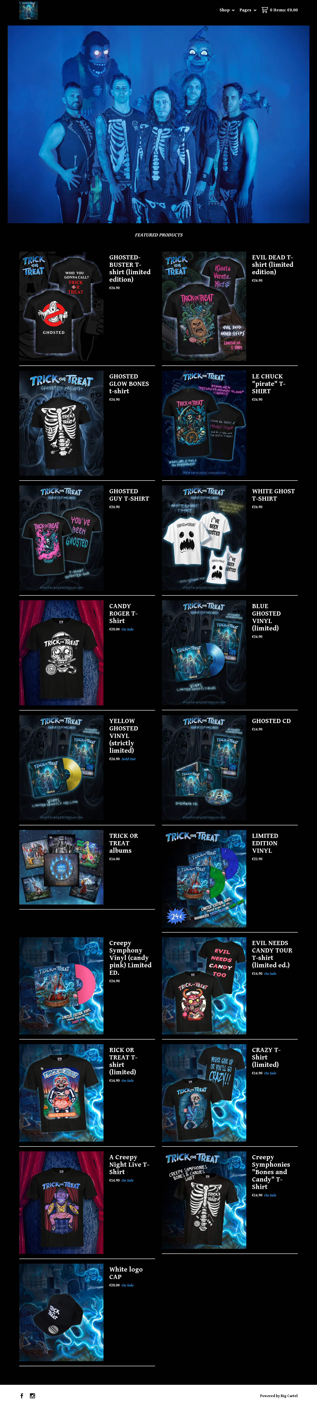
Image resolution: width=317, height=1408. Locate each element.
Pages (245, 10)
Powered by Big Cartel (279, 1396)
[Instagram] (32, 1396)
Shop (225, 10)
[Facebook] (21, 1396)
